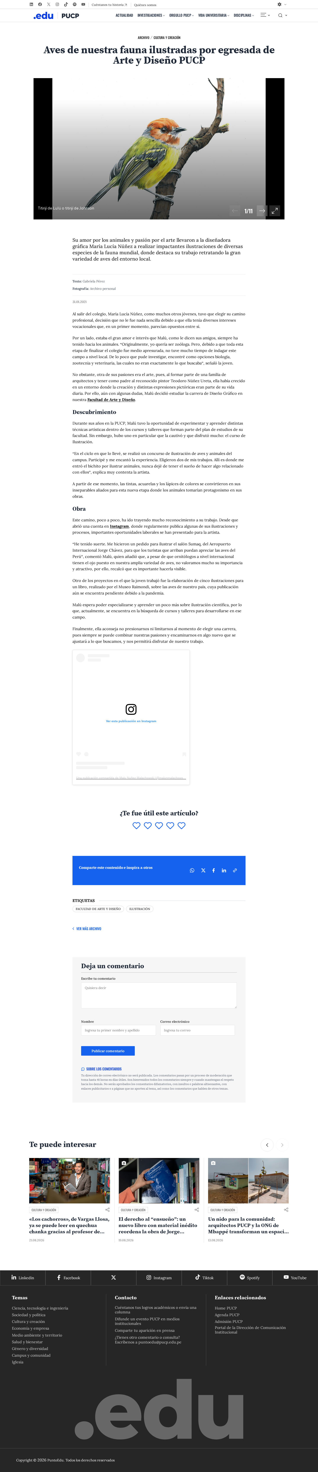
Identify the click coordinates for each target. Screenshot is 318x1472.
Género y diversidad (30, 1348)
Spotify (253, 1277)
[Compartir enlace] (107, 1210)
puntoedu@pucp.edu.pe (159, 1342)
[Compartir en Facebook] (213, 870)
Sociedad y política (28, 1314)
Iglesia (17, 1361)
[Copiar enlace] (235, 870)
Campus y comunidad (31, 1355)
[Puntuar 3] (159, 826)
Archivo (143, 37)
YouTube (299, 1277)
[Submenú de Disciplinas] (253, 15)
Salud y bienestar (27, 1341)
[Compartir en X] (203, 870)
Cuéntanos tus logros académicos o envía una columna (155, 1309)
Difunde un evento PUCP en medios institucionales (147, 1321)
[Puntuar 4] (170, 826)
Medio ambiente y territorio (37, 1335)
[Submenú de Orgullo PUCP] (193, 15)
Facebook (72, 1277)
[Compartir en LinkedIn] (224, 870)
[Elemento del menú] (265, 15)
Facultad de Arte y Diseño (111, 399)
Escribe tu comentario (98, 978)
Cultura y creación (167, 37)
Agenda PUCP (227, 1314)
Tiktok (208, 1277)
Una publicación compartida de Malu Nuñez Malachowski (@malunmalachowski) (131, 777)
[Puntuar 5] (181, 826)
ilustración (139, 909)
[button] (262, 210)
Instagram (119, 526)
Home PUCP (226, 1308)
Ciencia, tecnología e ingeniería (40, 1308)
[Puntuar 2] (148, 826)
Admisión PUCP (229, 1321)
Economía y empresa (30, 1328)
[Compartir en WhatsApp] (192, 870)
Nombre (87, 1021)
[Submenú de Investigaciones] (164, 15)
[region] (159, 148)
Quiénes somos (145, 5)
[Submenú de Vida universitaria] (228, 15)
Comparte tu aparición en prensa (145, 1330)
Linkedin (26, 1277)
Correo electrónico (175, 1021)
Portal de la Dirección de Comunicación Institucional (250, 1329)
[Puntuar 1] (136, 826)
